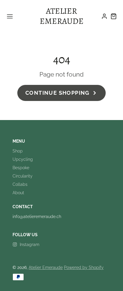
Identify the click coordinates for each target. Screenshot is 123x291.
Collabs (20, 184)
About (18, 192)
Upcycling (23, 159)
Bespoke (21, 167)
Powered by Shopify (84, 267)
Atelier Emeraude (46, 267)
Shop (18, 151)
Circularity (23, 176)
